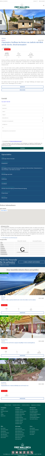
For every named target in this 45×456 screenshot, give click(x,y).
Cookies (2, 414)
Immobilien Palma (18, 423)
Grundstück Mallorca (33, 412)
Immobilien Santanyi (19, 420)
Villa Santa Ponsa (4, 434)
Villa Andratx (3, 428)
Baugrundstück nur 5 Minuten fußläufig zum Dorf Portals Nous (14, 385)
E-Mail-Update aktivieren (32, 262)
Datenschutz (3, 415)
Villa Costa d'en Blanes (5, 432)
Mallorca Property (8, 405)
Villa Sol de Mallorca (4, 435)
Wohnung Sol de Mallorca (20, 435)
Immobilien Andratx (19, 409)
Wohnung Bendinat (18, 431)
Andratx (3, 40)
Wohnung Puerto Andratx (20, 429)
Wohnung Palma (18, 439)
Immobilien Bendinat (19, 417)
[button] (21, 34)
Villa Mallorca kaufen (33, 409)
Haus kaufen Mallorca (34, 418)
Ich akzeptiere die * (12, 141)
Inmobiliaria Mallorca (26, 405)
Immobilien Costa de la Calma (20, 418)
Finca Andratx (32, 428)
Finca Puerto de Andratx (34, 429)
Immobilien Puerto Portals (20, 414)
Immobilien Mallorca (16, 405)
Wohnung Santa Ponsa (19, 434)
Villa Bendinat (3, 431)
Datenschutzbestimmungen (16, 141)
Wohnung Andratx (18, 428)
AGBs (2, 412)
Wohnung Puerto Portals (19, 432)
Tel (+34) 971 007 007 (6, 101)
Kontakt (2, 409)
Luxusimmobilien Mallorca (34, 417)
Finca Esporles (32, 431)
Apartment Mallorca (33, 415)
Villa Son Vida (3, 437)
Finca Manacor (32, 432)
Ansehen (22, 312)
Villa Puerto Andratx (4, 429)
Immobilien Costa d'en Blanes (20, 411)
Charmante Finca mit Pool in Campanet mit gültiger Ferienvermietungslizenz (18, 342)
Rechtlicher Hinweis (4, 411)
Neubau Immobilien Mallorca (35, 414)
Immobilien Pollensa (19, 422)
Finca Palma (32, 434)
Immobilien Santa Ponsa (19, 412)
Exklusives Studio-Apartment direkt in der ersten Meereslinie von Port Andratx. (18, 299)
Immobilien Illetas (18, 415)
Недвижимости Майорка (35, 405)
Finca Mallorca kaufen (34, 411)
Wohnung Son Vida (18, 437)
